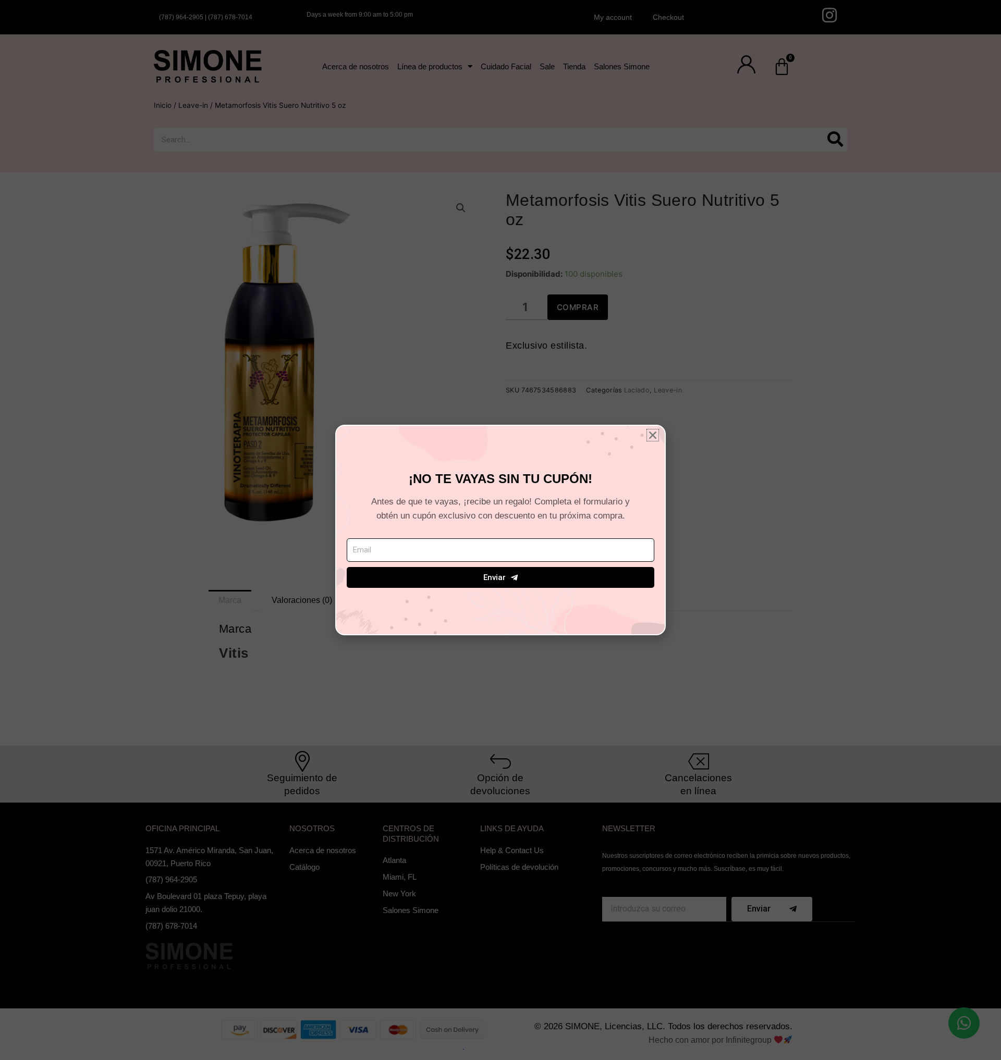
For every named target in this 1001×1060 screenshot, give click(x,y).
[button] (653, 435)
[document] (500, 530)
